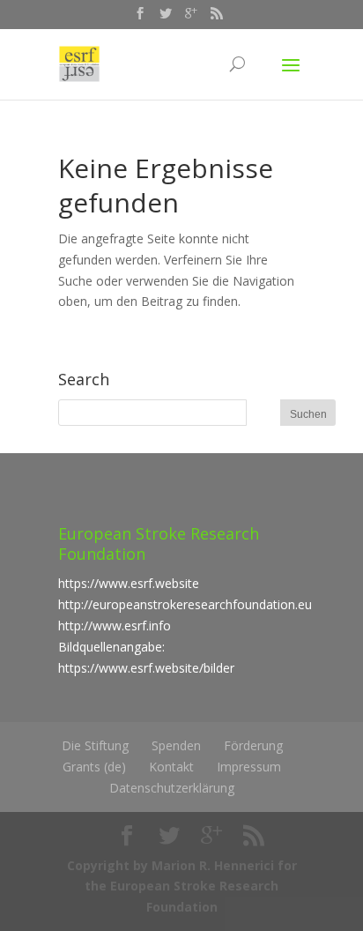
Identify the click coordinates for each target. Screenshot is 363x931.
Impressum (249, 766)
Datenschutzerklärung (171, 787)
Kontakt (171, 766)
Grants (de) (94, 766)
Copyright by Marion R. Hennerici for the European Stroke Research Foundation (182, 886)
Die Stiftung (95, 745)
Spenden (176, 745)
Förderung (253, 745)
